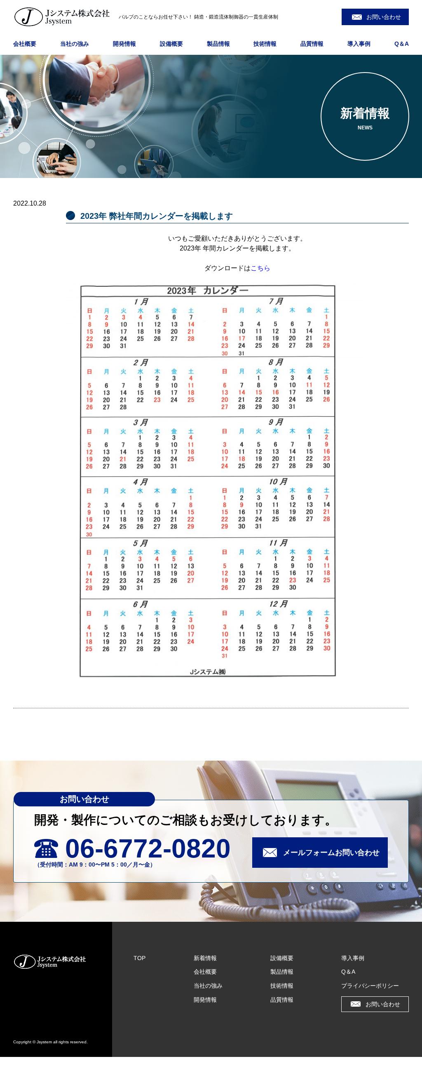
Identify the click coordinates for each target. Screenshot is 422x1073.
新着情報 (205, 958)
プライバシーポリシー (370, 985)
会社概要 (24, 43)
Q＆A (401, 43)
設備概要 (171, 43)
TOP (139, 958)
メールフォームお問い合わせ (331, 852)
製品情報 (218, 43)
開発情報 (124, 43)
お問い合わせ (383, 17)
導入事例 (358, 43)
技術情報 (265, 43)
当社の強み (74, 43)
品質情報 (312, 43)
